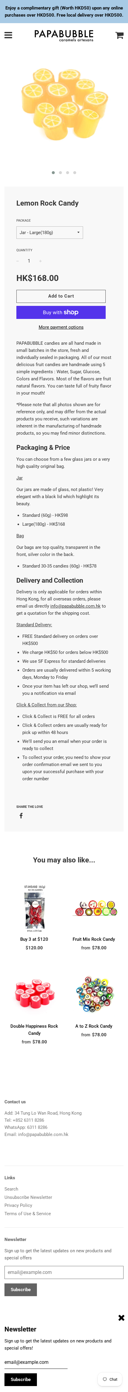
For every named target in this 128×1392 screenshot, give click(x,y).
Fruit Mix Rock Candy (94, 939)
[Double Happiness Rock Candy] (34, 994)
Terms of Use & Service (27, 1213)
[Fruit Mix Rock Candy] (93, 907)
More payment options (61, 327)
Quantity (24, 250)
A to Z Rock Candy (93, 1026)
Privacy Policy (18, 1205)
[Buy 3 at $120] (34, 907)
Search (11, 1189)
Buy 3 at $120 (34, 939)
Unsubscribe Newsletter (28, 1197)
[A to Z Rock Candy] (93, 994)
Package (23, 221)
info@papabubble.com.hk (75, 606)
